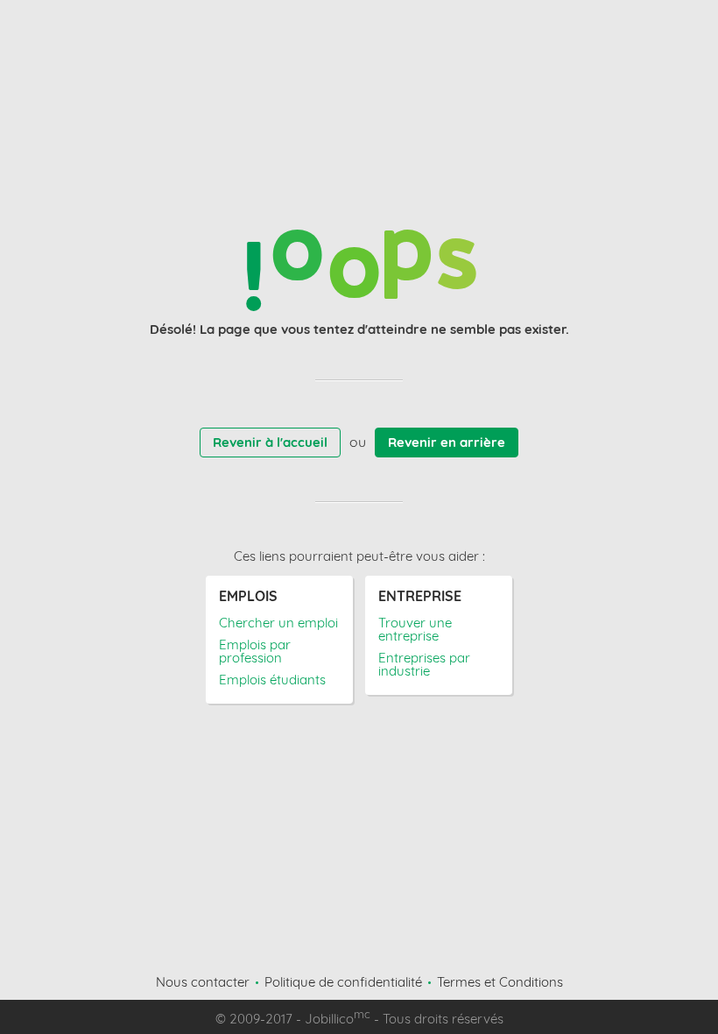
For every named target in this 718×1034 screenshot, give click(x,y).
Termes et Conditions (500, 982)
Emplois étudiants (272, 679)
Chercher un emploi (278, 622)
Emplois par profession (255, 651)
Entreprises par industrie (424, 664)
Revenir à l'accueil (270, 442)
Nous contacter (203, 982)
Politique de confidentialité (343, 982)
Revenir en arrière (446, 442)
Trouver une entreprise (415, 629)
